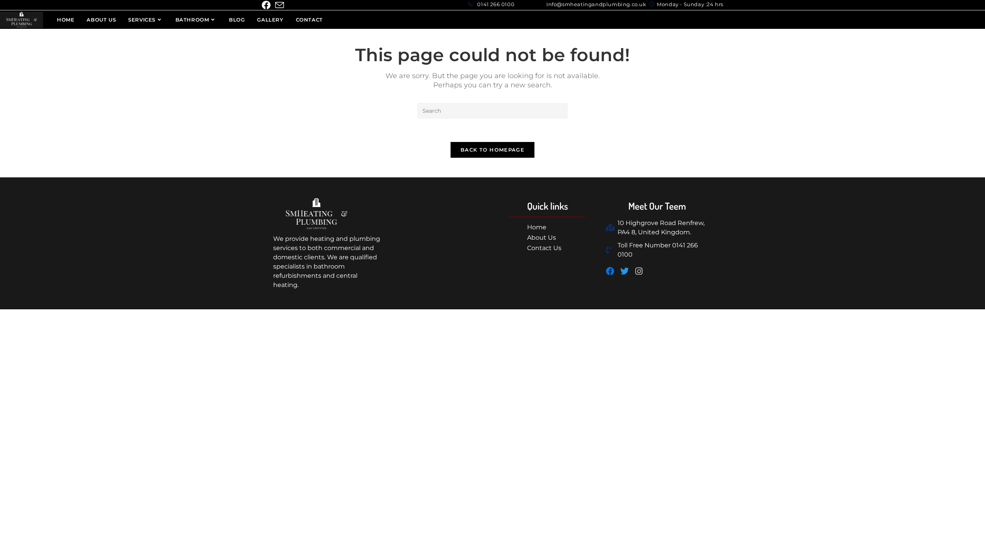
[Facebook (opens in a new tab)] (267, 5)
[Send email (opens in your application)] (279, 5)
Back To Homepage (492, 150)
